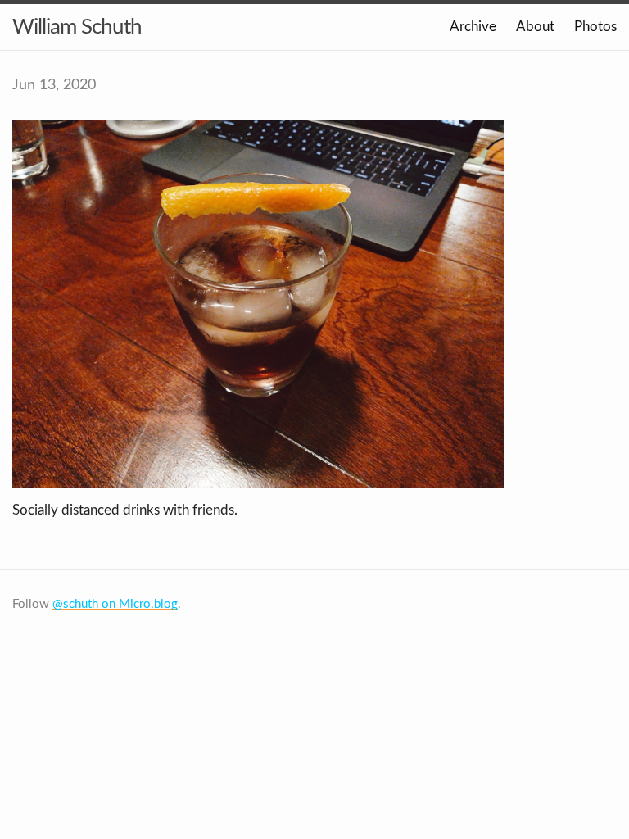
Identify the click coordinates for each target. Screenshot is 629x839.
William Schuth (77, 27)
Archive (473, 27)
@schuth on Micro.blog (115, 604)
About (535, 27)
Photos (595, 27)
